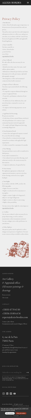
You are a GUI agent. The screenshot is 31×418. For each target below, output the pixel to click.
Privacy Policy (24, 405)
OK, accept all (9, 413)
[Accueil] (16, 2)
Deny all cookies (21, 413)
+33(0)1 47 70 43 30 (11, 309)
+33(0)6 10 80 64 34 (11, 313)
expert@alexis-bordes (8, 56)
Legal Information (16, 405)
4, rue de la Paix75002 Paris (10, 338)
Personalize (16, 415)
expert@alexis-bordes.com (15, 317)
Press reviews (6, 295)
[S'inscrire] (27, 372)
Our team (5, 297)
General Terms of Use (23, 407)
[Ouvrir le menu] (28, 2)
